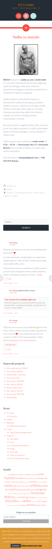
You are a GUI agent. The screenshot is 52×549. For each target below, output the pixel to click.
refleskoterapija (26, 493)
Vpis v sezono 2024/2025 (15, 381)
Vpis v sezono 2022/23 (15, 391)
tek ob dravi (44, 497)
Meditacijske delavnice (18, 426)
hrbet (41, 474)
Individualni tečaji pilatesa (19, 445)
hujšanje (9, 478)
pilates (10, 193)
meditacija (10, 485)
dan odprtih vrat (21, 475)
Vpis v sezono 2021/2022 (15, 394)
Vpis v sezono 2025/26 (15, 371)
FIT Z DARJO (26, 5)
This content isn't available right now (20, 299)
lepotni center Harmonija (14, 482)
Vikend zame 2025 (13, 378)
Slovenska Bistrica (23, 193)
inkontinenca (20, 478)
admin (9, 189)
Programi (10, 436)
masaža (44, 482)
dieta (28, 474)
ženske (30, 505)
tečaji (20, 501)
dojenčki (34, 474)
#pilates (14, 340)
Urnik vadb (14, 452)
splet (16, 497)
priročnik (9, 493)
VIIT (39, 501)
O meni (9, 429)
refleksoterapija (17, 493)
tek (40, 497)
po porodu (25, 489)
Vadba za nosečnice (17, 455)
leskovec (26, 482)
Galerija (9, 419)
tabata (37, 497)
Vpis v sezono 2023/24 (15, 384)
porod (33, 489)
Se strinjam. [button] (15, 546)
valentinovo (34, 501)
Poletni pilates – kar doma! (16, 375)
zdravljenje (22, 505)
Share (16, 283)
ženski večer (40, 505)
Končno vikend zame (14, 388)
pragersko (41, 489)
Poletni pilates (12, 397)
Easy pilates (14, 439)
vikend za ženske (10, 505)
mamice (33, 481)
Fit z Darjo (13, 243)
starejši (7, 196)
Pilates (12, 449)
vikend (44, 501)
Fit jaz (12, 442)
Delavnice (13, 416)
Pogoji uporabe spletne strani (20, 432)
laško (46, 478)
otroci (27, 486)
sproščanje (38, 193)
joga (36, 478)
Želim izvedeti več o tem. (31, 545)
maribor (39, 482)
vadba (15, 196)
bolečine (11, 474)
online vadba (21, 486)
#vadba (20, 340)
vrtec (17, 505)
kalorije (40, 478)
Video (9, 349)
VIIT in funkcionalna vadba (19, 458)
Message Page (10, 344)
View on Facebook (8, 283)
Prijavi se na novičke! (26, 513)
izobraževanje (30, 478)
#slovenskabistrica (30, 340)
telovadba (11, 501)
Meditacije (10, 423)
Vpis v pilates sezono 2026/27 (17, 368)
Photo (9, 279)
